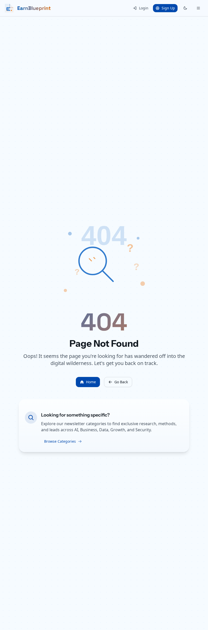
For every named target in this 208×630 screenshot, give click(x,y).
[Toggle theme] (185, 8)
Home (91, 381)
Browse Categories (60, 441)
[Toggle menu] (198, 8)
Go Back (121, 381)
